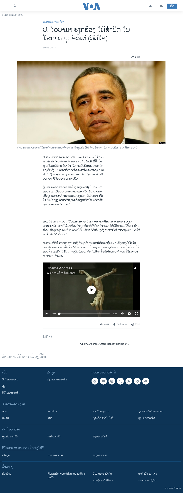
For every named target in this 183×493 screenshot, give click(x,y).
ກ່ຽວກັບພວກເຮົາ (10, 437)
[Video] (161, 6)
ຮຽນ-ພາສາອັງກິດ (146, 418)
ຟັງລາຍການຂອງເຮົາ (57, 379)
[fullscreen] (136, 313)
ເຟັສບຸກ (6, 455)
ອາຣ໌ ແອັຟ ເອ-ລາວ (147, 474)
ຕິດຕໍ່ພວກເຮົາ (54, 437)
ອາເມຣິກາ (52, 411)
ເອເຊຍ (5, 418)
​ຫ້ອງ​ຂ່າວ (6, 474)
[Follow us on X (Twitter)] (120, 381)
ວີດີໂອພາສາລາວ (10, 379)
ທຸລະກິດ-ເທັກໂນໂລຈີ (103, 418)
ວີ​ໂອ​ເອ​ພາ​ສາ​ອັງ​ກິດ (102, 474)
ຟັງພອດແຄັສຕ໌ (100, 437)
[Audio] (150, 6)
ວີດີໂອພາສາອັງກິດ (11, 393)
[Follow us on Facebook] (95, 381)
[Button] (135, 57)
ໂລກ (50, 418)
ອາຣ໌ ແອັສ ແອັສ (55, 455)
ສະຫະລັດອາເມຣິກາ (54, 22)
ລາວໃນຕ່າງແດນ (101, 411)
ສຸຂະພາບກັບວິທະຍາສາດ (150, 411)
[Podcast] (137, 381)
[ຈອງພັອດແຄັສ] (145, 381)
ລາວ (4, 411)
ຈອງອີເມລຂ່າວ (100, 455)
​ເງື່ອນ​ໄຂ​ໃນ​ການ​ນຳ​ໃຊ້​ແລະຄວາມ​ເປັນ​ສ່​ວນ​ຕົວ (66, 475)
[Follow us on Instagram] (111, 381)
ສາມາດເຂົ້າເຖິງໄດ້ (147, 480)
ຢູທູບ (4, 386)
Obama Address (59, 268)
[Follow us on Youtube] (103, 381)
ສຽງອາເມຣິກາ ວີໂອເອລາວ (63, 273)
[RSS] (128, 381)
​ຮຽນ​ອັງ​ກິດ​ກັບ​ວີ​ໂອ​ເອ (103, 480)
